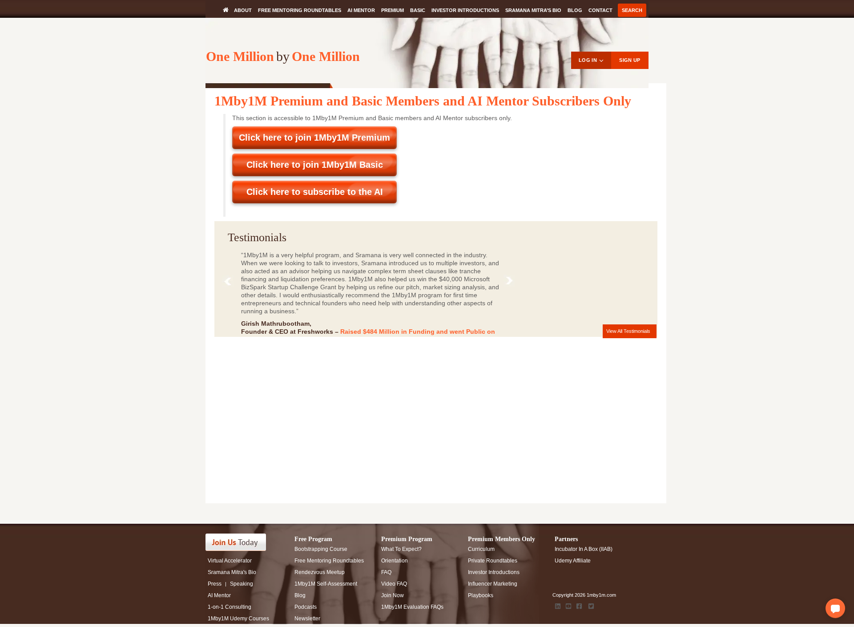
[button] (835, 608)
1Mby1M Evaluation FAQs (412, 607)
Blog (575, 10)
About (243, 10)
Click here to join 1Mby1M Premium (314, 137)
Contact (600, 10)
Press (215, 584)
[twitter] (591, 606)
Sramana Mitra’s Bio (533, 10)
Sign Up (629, 60)
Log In (588, 60)
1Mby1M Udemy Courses (238, 618)
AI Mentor (361, 10)
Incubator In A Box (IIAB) (583, 549)
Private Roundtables (492, 561)
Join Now (392, 595)
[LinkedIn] (557, 606)
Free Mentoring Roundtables (299, 10)
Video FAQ (394, 584)
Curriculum (481, 549)
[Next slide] (511, 282)
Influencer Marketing (492, 584)
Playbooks (480, 595)
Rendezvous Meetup (319, 572)
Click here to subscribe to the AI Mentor (314, 195)
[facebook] (579, 606)
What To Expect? (401, 549)
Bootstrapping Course (320, 549)
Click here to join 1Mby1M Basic (314, 165)
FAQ (386, 572)
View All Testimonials (628, 331)
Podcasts (305, 607)
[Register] (241, 542)
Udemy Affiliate (573, 561)
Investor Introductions (465, 10)
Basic (417, 10)
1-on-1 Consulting (229, 607)
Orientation (394, 561)
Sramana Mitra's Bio (232, 572)
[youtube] (568, 606)
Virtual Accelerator (230, 561)
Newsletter (307, 618)
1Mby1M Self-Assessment (325, 584)
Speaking (241, 584)
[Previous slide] (229, 283)
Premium (392, 10)
